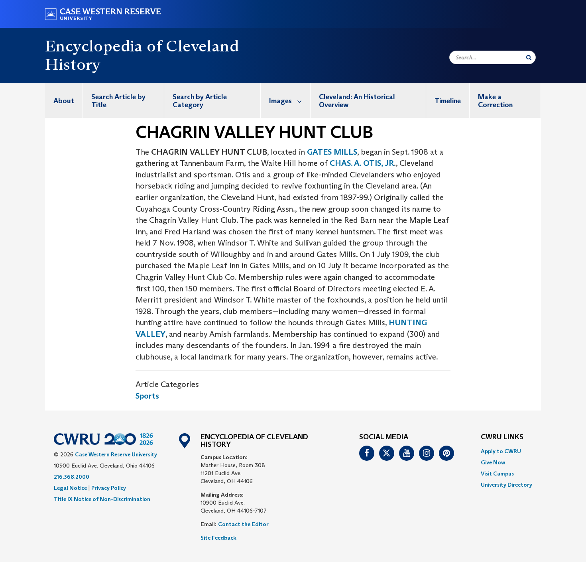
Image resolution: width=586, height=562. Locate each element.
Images (280, 100)
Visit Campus (497, 473)
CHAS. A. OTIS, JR (362, 163)
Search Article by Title (118, 100)
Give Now (493, 462)
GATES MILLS (332, 152)
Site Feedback (218, 537)
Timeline (448, 100)
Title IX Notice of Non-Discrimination (102, 499)
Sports (147, 396)
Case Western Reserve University (116, 454)
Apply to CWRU (501, 451)
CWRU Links (502, 437)
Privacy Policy (108, 487)
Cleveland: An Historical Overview (357, 100)
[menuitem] (64, 100)
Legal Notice (70, 487)
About (63, 100)
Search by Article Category (200, 100)
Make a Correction (495, 100)
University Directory (506, 484)
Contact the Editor (243, 524)
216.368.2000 (71, 476)
